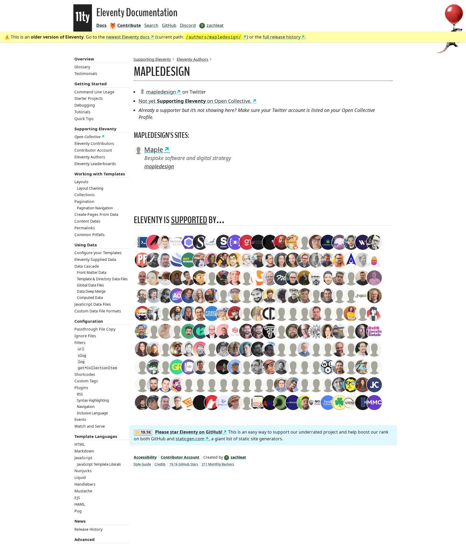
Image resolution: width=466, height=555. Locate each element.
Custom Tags (86, 380)
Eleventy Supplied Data (95, 259)
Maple (153, 149)
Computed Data (90, 297)
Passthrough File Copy (94, 329)
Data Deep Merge (91, 291)
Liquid (80, 477)
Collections (84, 194)
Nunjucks (83, 470)
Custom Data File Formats (97, 311)
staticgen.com (190, 439)
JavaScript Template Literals (99, 464)
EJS (77, 497)
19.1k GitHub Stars (183, 464)
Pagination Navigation (95, 208)
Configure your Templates (98, 252)
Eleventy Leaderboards (95, 163)
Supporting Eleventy (95, 128)
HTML (79, 444)
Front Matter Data (91, 272)
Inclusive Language (92, 413)
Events (80, 419)
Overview (84, 59)
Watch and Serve (89, 426)
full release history (281, 37)
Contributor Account (93, 150)
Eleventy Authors (89, 156)
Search (151, 25)
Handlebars (84, 484)
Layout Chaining (90, 188)
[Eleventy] (82, 18)
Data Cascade (86, 266)
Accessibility (145, 457)
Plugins (81, 387)
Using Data (85, 244)
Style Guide (142, 464)
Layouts (81, 181)
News (79, 521)
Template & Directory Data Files (102, 279)
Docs (101, 25)
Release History (88, 529)
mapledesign (161, 91)
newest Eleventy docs (128, 37)
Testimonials (85, 73)
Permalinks (84, 227)
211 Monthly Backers (218, 464)
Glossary (82, 66)
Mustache (83, 490)
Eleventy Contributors (94, 143)
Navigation (86, 406)
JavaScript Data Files (92, 304)
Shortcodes (84, 374)
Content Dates (87, 221)
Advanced (84, 539)
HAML (79, 504)
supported (189, 220)
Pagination (84, 201)
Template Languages (95, 436)
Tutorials (82, 111)
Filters (79, 342)
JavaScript (83, 457)
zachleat (238, 457)
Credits (160, 464)
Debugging (84, 105)
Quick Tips (84, 118)
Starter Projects (88, 98)
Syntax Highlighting (93, 400)
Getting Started (90, 83)
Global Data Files (90, 285)
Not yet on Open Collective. (195, 101)
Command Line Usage (94, 91)
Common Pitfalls (89, 234)
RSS (80, 394)
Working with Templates (99, 173)
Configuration (88, 321)
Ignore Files (85, 335)
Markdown (84, 451)
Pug (78, 510)
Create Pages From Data (96, 214)
